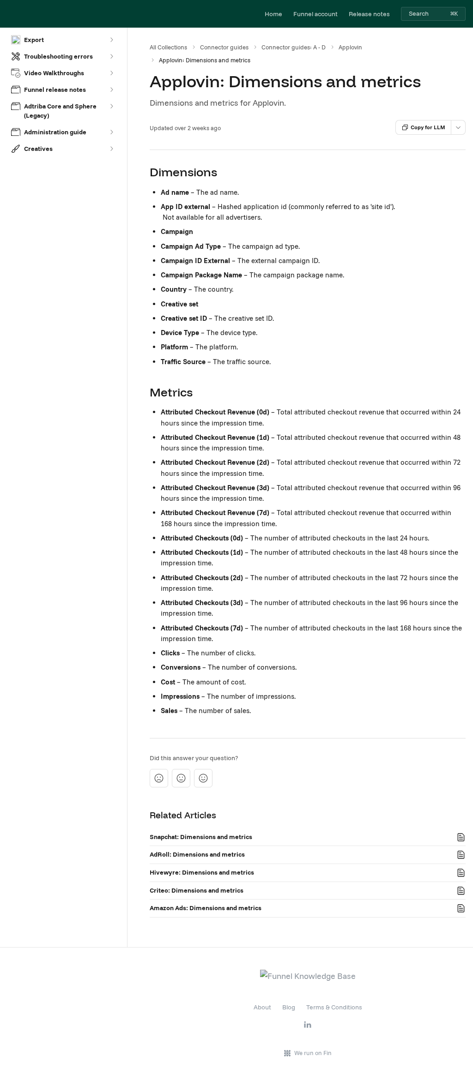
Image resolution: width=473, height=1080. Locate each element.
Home (273, 14)
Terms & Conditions (334, 1007)
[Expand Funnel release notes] (111, 89)
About (262, 1007)
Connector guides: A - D (293, 47)
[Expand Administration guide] (111, 132)
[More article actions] (458, 127)
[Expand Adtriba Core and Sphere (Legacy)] (111, 106)
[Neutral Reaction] (181, 778)
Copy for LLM (428, 127)
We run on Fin (313, 1052)
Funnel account (315, 14)
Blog (288, 1007)
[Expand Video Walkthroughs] (111, 72)
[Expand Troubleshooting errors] (111, 56)
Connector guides (224, 47)
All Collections (168, 47)
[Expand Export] (111, 39)
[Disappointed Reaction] (159, 778)
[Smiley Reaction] (203, 778)
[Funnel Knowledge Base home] (9, 13)
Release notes (369, 14)
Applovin (350, 47)
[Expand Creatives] (111, 148)
